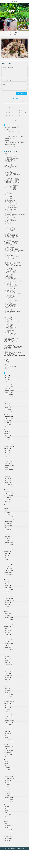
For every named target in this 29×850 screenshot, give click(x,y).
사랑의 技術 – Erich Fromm (10, 278)
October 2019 (7, 547)
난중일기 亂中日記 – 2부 (9, 228)
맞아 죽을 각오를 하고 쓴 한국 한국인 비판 (13, 250)
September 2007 (8, 836)
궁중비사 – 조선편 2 (8, 192)
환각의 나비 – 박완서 (9, 274)
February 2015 (7, 664)
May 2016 (6, 632)
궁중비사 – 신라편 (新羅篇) (10, 187)
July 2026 (6, 375)
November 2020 (8, 519)
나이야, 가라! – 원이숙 (9, 230)
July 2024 (6, 427)
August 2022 (7, 474)
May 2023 (6, 454)
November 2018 (8, 570)
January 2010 (7, 795)
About (5, 368)
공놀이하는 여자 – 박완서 (10, 260)
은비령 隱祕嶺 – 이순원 (9, 306)
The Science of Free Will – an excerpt (12, 352)
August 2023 (7, 448)
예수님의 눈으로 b (8, 315)
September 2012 (8, 727)
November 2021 (8, 493)
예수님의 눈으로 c (8, 316)
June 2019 (6, 555)
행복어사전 (6, 332)
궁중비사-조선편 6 (8, 196)
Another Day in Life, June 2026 (11, 134)
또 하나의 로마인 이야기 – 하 (10, 243)
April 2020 (6, 534)
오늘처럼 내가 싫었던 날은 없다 (11, 300)
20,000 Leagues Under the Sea (11, 338)
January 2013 (7, 718)
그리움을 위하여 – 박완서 (10, 263)
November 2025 (8, 392)
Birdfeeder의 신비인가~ (9, 140)
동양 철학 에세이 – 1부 (9, 239)
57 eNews (6, 361)
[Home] (1, 34)
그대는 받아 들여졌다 (9, 201)
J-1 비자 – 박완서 (8, 275)
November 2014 (8, 671)
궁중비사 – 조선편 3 (8, 193)
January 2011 (7, 769)
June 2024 (6, 429)
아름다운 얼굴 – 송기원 (9, 292)
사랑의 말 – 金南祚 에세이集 (10, 280)
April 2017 (6, 611)
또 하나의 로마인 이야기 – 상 (10, 242)
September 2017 (8, 600)
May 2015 (6, 658)
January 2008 (7, 827)
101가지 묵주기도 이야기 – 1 (10, 161)
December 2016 (8, 617)
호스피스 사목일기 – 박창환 (10, 334)
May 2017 (6, 609)
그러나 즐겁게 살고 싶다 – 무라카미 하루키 (13, 204)
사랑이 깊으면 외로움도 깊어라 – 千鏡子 (13, 281)
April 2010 (6, 789)
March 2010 (7, 791)
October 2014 (7, 673)
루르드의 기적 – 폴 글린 (9, 246)
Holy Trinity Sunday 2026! (10, 144)
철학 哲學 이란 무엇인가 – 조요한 (11, 322)
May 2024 (6, 431)
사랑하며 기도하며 (8, 282)
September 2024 (8, 422)
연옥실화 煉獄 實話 (8, 297)
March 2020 (7, 536)
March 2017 (7, 613)
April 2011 (6, 763)
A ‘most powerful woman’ (10, 358)
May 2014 (6, 684)
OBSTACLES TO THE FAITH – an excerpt (13, 346)
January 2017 (7, 615)
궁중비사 (6, 184)
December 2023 (8, 442)
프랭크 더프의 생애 (8, 329)
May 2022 (6, 480)
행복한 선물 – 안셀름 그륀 (10, 333)
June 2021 (6, 504)
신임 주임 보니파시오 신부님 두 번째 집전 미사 (14, 136)
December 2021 (8, 491)
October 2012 (7, 724)
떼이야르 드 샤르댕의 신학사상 (11, 241)
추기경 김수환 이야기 (9, 323)
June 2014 (6, 682)
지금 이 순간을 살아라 (9, 157)
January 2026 (7, 388)
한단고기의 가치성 (8, 331)
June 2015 (6, 656)
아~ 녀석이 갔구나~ (8, 129)
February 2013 (7, 716)
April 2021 (6, 508)
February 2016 (7, 639)
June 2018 (6, 581)
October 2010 (7, 776)
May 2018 (6, 583)
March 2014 (7, 688)
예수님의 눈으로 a (8, 313)
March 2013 (7, 714)
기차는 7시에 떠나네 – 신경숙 (10, 207)
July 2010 (6, 782)
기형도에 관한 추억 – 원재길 (10, 209)
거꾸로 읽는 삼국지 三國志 (10, 173)
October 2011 (7, 750)
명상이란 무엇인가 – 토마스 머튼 (11, 251)
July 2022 (6, 476)
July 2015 (6, 654)
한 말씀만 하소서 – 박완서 (10, 272)
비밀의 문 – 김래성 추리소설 (10, 277)
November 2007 (8, 832)
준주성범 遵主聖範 (8, 319)
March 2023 (7, 459)
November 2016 (8, 619)
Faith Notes (7, 362)
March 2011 (7, 765)
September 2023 (8, 446)
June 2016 (6, 630)
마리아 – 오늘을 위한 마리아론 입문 (12, 248)
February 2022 (7, 487)
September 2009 (8, 801)
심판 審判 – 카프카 (8, 290)
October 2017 (7, 598)
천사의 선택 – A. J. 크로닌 (9, 320)
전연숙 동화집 (7, 312)
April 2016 (6, 634)
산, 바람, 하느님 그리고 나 (10, 284)
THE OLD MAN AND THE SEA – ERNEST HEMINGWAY (13, 350)
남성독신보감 (7, 233)
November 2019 (8, 544)
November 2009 (8, 799)
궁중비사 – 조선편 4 (8, 194)
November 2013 (8, 696)
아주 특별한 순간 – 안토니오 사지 (11, 295)
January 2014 (7, 692)
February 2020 (7, 538)
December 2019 (8, 542)
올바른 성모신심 (8, 302)
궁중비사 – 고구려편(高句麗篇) (11, 185)
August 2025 (7, 399)
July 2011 (6, 757)
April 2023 (6, 457)
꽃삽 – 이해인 (7, 221)
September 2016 (8, 624)
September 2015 (8, 649)
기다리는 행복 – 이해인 (9, 205)
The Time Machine (8, 343)
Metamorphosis (8, 339)
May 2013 (6, 709)
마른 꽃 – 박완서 (8, 268)
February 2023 (7, 461)
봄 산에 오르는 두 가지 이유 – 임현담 (12, 276)
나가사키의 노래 (8, 222)
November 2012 (8, 722)
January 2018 (7, 591)
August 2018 (7, 577)
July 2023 (6, 450)
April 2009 (6, 810)
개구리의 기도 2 (7, 171)
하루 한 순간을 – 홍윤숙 (9, 330)
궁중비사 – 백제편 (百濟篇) (10, 186)
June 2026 (6, 377)
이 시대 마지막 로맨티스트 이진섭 (11, 308)
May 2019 (6, 557)
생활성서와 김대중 (8, 336)
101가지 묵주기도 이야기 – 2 (10, 163)
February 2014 (7, 690)
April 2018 (6, 585)
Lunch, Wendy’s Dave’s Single (11, 127)
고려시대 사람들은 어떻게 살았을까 (12, 174)
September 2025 (8, 396)
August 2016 (7, 626)
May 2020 (6, 532)
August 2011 (7, 754)
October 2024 (7, 420)
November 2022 (8, 467)
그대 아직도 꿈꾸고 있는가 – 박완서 (12, 262)
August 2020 (7, 525)
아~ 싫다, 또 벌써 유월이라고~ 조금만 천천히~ (14, 142)
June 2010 (6, 784)
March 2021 (7, 510)
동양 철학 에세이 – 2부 (9, 240)
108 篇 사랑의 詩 (8, 165)
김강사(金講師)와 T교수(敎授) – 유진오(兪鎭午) (14, 214)
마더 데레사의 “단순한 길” (10, 247)
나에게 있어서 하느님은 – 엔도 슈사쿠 (12, 225)
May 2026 (6, 379)
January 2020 (7, 540)
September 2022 (8, 472)
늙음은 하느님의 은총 (9, 237)
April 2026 (6, 382)
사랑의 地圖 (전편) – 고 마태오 (11, 177)
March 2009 (7, 812)
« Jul (15, 120)
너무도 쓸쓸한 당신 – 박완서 (10, 267)
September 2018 (8, 574)
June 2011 (6, 759)
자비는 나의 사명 (8, 309)
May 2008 (6, 819)
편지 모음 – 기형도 (8, 212)
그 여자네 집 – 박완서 (9, 264)
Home (5, 153)
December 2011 (8, 746)
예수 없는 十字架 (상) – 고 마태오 (11, 179)
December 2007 (8, 829)
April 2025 (6, 407)
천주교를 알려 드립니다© (10, 366)
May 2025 (6, 405)
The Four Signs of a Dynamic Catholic (12, 347)
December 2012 (8, 720)
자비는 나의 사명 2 (8, 317)
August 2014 (7, 677)
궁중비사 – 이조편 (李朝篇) (10, 190)
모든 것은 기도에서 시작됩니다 (11, 158)
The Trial (6, 344)
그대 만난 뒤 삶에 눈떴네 (9, 200)
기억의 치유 (7, 206)
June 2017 (6, 606)
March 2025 (7, 409)
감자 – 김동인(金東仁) (9, 170)
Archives (6, 359)
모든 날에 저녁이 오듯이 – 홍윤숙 (11, 253)
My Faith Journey (8, 364)
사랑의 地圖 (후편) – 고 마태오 (11, 178)
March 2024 (7, 435)
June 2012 (6, 733)
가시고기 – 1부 (7, 167)
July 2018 (6, 579)
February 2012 (7, 742)
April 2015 (6, 660)
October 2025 (7, 394)
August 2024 (7, 424)
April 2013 (6, 711)
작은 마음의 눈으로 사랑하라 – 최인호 (12, 311)
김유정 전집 (7, 216)
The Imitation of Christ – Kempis (11, 341)
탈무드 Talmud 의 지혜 (9, 326)
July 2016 (6, 628)
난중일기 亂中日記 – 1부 (9, 227)
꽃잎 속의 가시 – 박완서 (9, 258)
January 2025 (7, 414)
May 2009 (6, 808)
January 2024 (7, 439)
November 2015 (8, 645)
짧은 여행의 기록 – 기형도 (10, 211)
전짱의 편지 (7, 367)
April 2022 (6, 482)
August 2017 (7, 602)
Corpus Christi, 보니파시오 (10, 138)
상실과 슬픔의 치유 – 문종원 (10, 285)
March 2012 (7, 739)
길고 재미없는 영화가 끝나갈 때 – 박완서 (13, 265)
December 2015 (8, 643)
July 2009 (6, 804)
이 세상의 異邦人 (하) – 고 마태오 (11, 182)
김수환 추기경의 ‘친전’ (9, 215)
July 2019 (6, 553)
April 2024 (6, 433)
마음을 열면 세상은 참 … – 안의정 (11, 249)
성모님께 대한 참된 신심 (9, 286)
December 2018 (8, 568)
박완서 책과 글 (7, 257)
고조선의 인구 (7, 199)
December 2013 (8, 694)
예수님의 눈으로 (8, 299)
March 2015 (7, 662)
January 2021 (7, 514)
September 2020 (8, 523)
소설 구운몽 (7, 289)
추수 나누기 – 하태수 (9, 324)
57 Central (6, 360)
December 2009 (8, 797)
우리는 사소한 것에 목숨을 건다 (11, 156)
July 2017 (6, 604)
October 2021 (7, 495)
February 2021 (7, 512)
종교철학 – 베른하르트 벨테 (10, 318)
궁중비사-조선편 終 (8, 198)
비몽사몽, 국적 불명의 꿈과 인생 (11, 131)
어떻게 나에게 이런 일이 (9, 296)
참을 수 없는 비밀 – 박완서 (10, 271)
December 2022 (8, 465)
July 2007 (6, 840)
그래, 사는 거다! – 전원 (9, 202)
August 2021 (7, 499)
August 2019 (7, 551)
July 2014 (6, 679)
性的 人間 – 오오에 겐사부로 (10, 166)
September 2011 (8, 752)
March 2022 (7, 484)
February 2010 (7, 793)
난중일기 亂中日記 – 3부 (9, 229)
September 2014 (8, 675)
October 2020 (7, 521)
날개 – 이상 (6, 232)
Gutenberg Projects (8, 337)
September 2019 (8, 549)
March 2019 (7, 562)
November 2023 (8, 444)
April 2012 (6, 737)
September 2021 (8, 497)
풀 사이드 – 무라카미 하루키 (10, 327)
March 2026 (7, 384)
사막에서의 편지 (8, 283)
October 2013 (7, 699)
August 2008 (7, 814)
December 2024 (8, 416)
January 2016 (7, 641)
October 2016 (7, 622)
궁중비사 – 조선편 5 (8, 195)
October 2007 (7, 834)
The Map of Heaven (8, 348)
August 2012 (7, 729)
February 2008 (7, 825)
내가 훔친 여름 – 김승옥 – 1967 (11, 234)
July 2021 (6, 501)
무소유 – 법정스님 (8, 254)
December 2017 (8, 594)
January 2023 (7, 463)
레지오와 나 (7, 365)
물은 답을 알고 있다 (8, 255)
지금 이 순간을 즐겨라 (9, 159)
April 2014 (6, 686)
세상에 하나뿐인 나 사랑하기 (10, 288)
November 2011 (8, 748)
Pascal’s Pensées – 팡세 (9, 340)
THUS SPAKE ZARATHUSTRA (10, 345)
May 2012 (6, 735)
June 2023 (6, 452)
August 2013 (7, 703)
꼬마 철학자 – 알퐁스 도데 (10, 220)
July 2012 (6, 731)
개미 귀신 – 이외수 (8, 172)
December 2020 (8, 516)
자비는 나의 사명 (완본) (9, 310)
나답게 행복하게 (8, 223)
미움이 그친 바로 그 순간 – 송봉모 (11, 256)
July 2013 (6, 705)
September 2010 (8, 778)
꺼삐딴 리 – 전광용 (8, 219)
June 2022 (6, 478)
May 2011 (6, 761)
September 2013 (8, 701)
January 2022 (7, 489)
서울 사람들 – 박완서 (9, 269)
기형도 (5, 208)
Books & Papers (8, 154)
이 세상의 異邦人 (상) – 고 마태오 (11, 181)
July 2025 (6, 401)
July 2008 (6, 817)
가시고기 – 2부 (7, 168)
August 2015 (7, 652)
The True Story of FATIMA (10, 354)
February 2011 (7, 767)
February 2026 (7, 386)
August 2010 (7, 780)
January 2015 (7, 667)
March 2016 (7, 637)
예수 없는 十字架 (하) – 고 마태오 (11, 180)
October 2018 (7, 572)
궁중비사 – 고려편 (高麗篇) (10, 188)
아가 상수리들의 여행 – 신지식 (11, 291)
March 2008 (7, 823)
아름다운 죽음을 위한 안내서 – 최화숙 (12, 294)
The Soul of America (9, 353)
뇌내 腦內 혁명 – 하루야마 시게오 (11, 236)
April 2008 (6, 821)
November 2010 (8, 774)
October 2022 (7, 469)
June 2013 (6, 707)
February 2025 (7, 411)
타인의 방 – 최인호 (8, 325)
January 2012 (7, 744)
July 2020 (6, 527)
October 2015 (7, 647)
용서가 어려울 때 (8, 303)
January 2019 (7, 566)
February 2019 (7, 564)
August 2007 (7, 838)
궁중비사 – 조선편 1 (8, 191)
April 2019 (6, 559)
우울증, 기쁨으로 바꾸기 (9, 305)
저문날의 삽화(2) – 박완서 (10, 270)
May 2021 (6, 506)
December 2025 (8, 390)
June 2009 (6, 806)
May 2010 (6, 786)
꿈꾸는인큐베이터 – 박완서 (10, 261)
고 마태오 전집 (7, 175)
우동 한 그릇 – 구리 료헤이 (10, 304)
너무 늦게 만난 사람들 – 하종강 (11, 235)
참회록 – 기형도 (7, 213)
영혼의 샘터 (7, 298)
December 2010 (8, 772)
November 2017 (8, 596)
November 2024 (8, 418)
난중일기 (6, 226)
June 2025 (6, 403)
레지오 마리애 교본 (8, 244)
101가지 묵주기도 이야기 (9, 160)
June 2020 (6, 529)
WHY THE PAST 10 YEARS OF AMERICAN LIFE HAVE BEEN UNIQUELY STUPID (14, 356)
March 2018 (7, 587)
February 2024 (7, 437)
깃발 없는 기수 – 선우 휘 (9, 218)
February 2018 (7, 589)
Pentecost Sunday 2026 (9, 146)
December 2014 (8, 669)
